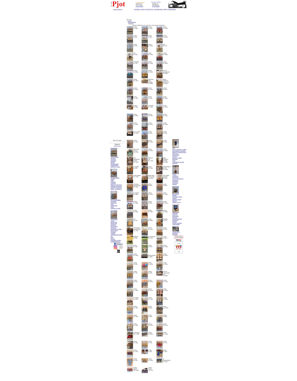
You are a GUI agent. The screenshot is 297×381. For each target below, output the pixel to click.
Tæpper (112, 221)
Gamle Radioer (176, 224)
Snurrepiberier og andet (178, 162)
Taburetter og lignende (116, 187)
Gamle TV (175, 214)
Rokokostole (114, 223)
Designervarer (175, 155)
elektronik (174, 163)
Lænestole (113, 183)
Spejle (112, 207)
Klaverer (113, 239)
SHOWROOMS (158, 9)
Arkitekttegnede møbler (116, 234)
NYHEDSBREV (171, 9)
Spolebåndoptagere (115, 241)
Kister (112, 237)
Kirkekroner (175, 177)
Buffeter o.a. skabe (115, 167)
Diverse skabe (114, 230)
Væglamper (175, 180)
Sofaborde (113, 182)
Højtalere (174, 221)
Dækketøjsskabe (115, 164)
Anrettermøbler (114, 165)
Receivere (174, 217)
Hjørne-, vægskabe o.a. (116, 189)
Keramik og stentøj (177, 158)
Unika (173, 160)
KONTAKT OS (149, 9)
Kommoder (113, 201)
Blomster (174, 198)
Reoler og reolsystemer (116, 185)
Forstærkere (175, 220)
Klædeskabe (114, 203)
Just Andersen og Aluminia (179, 151)
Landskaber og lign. (177, 196)
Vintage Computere (177, 223)
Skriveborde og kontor (116, 229)
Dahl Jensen (175, 153)
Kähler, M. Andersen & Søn (179, 152)
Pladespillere (175, 216)
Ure (112, 236)
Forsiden (129, 21)
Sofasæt (113, 179)
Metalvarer (175, 159)
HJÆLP (143, 9)
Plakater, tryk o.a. (176, 202)
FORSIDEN (137, 9)
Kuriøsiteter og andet (116, 240)
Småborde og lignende (116, 186)
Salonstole (113, 225)
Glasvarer (174, 156)
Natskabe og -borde (115, 208)
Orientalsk (113, 232)
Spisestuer (113, 158)
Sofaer (112, 180)
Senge (112, 204)
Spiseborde (113, 160)
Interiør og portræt (176, 199)
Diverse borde (114, 226)
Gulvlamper (175, 183)
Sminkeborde (114, 205)
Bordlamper (175, 181)
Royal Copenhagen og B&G (179, 149)
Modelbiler (175, 233)
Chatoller (113, 233)
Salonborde (113, 227)
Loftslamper (175, 176)
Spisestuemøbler (132, 22)
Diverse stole (114, 222)
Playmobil (174, 234)
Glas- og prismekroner (177, 178)
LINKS (165, 9)
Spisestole (113, 161)
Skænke (113, 162)
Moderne (174, 184)
